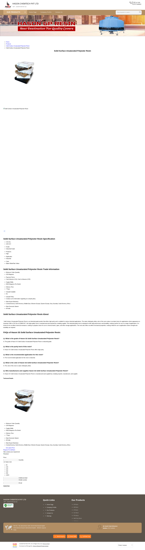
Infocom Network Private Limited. (40, 546)
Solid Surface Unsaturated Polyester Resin (17, 46)
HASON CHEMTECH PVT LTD (25, 4)
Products (8, 44)
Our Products (13, 12)
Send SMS (73, 536)
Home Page (33, 12)
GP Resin (76, 504)
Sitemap (49, 516)
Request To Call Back (9, 450)
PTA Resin (76, 515)
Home (7, 42)
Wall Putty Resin (78, 518)
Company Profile (46, 12)
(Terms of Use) (46, 543)
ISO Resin (76, 513)
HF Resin (76, 510)
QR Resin (76, 507)
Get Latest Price (10, 448)
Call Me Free (86, 536)
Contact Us (59, 12)
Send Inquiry (60, 536)
